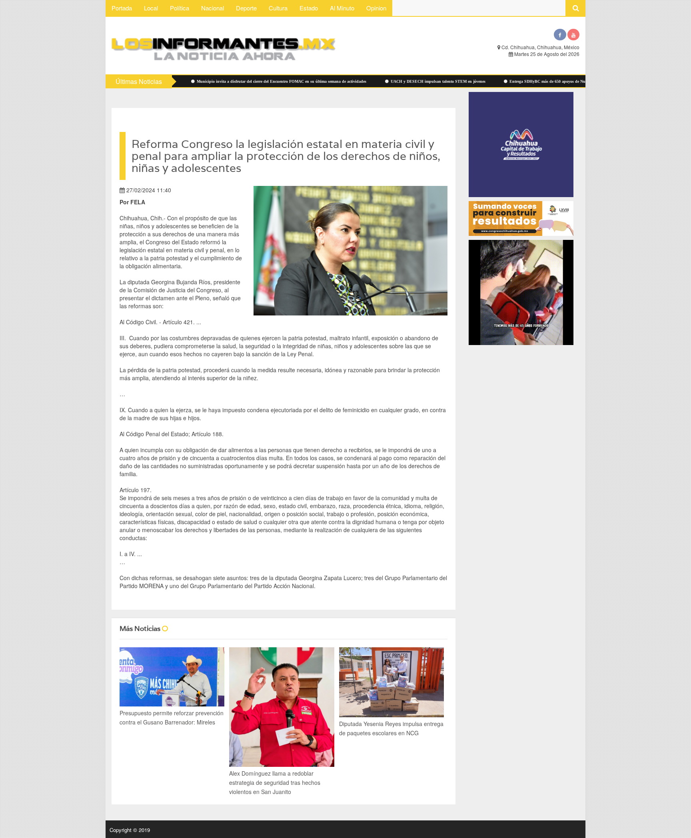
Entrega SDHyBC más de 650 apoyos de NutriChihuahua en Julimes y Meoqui (539, 81)
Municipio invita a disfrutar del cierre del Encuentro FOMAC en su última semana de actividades (242, 81)
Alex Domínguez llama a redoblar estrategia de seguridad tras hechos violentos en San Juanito (274, 782)
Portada (122, 8)
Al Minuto (342, 8)
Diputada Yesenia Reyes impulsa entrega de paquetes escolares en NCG (391, 728)
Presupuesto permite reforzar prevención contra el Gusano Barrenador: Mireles (172, 717)
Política (179, 8)
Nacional (212, 8)
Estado (309, 8)
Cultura (278, 8)
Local (151, 8)
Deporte (246, 8)
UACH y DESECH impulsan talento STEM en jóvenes (399, 81)
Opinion (376, 8)
